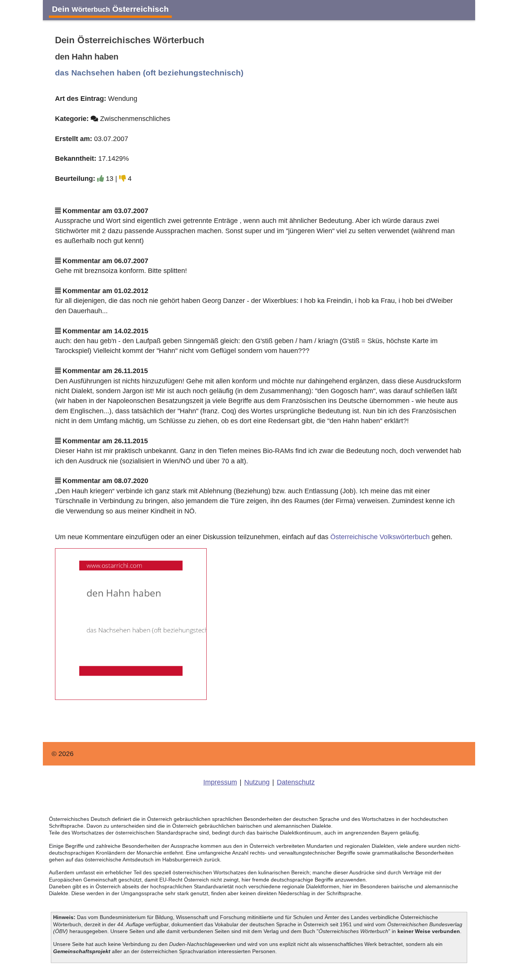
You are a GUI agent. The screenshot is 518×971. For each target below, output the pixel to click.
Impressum (220, 782)
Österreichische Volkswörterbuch (380, 537)
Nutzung (257, 782)
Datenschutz (296, 782)
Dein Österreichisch (110, 9)
